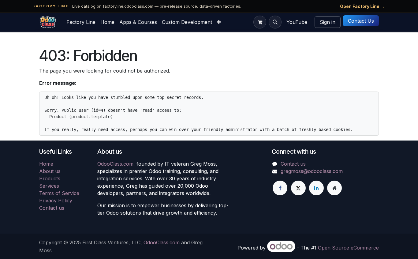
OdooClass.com (115, 164)
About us (50, 171)
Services (49, 186)
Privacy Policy (55, 200)
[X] (298, 188)
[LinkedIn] (316, 188)
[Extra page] (334, 188)
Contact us (51, 208)
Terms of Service (59, 193)
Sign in (327, 22)
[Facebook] (280, 188)
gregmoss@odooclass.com (312, 171)
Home (46, 164)
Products (49, 178)
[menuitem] (81, 22)
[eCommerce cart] (259, 22)
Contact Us (361, 21)
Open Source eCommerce (348, 248)
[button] (275, 22)
